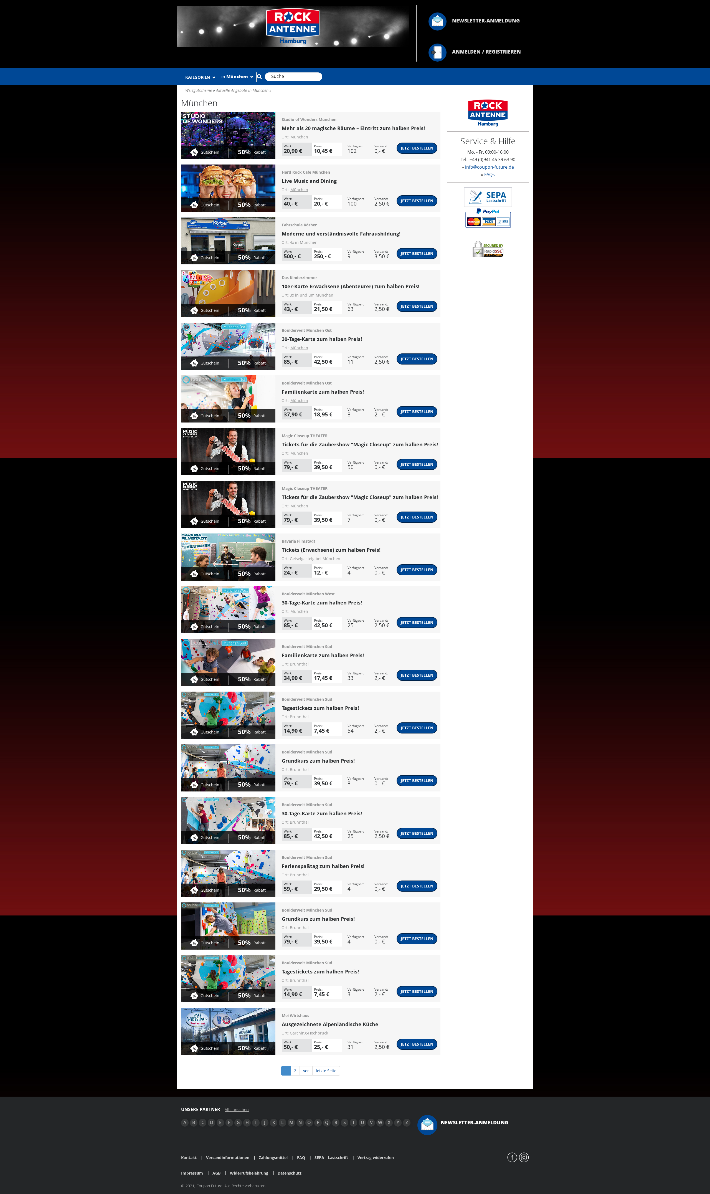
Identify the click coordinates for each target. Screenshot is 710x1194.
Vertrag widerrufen (375, 1157)
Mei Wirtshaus (295, 1015)
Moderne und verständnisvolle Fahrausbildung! (341, 233)
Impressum (192, 1173)
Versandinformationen (227, 1157)
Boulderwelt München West (308, 593)
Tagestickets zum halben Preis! (320, 708)
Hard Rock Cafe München (306, 172)
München (299, 137)
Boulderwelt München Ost (307, 330)
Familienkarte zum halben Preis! (323, 391)
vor (306, 1070)
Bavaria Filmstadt (298, 541)
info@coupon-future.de (489, 167)
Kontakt (189, 1157)
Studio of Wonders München (309, 119)
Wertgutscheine (198, 90)
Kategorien (198, 77)
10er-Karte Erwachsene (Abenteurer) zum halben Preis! (350, 286)
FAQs (489, 174)
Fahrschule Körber (299, 224)
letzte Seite (326, 1070)
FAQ (301, 1157)
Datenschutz (289, 1173)
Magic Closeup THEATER (305, 435)
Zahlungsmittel (273, 1157)
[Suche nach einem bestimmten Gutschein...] (259, 76)
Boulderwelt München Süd (307, 646)
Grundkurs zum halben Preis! (318, 760)
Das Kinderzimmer (299, 277)
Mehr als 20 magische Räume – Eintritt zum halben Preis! (353, 128)
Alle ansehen (237, 1110)
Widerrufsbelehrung (249, 1173)
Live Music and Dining (309, 181)
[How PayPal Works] (488, 217)
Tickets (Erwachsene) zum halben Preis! (331, 550)
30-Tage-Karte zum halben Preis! (322, 339)
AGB (216, 1173)
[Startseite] (293, 26)
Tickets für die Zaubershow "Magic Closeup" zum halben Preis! (360, 444)
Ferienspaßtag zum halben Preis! (323, 866)
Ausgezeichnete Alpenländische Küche (330, 1024)
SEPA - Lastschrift (331, 1157)
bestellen (417, 148)
